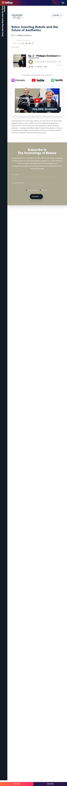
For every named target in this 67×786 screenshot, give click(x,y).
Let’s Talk (17, 784)
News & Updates (33, 190)
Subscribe (50, 784)
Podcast (44, 190)
